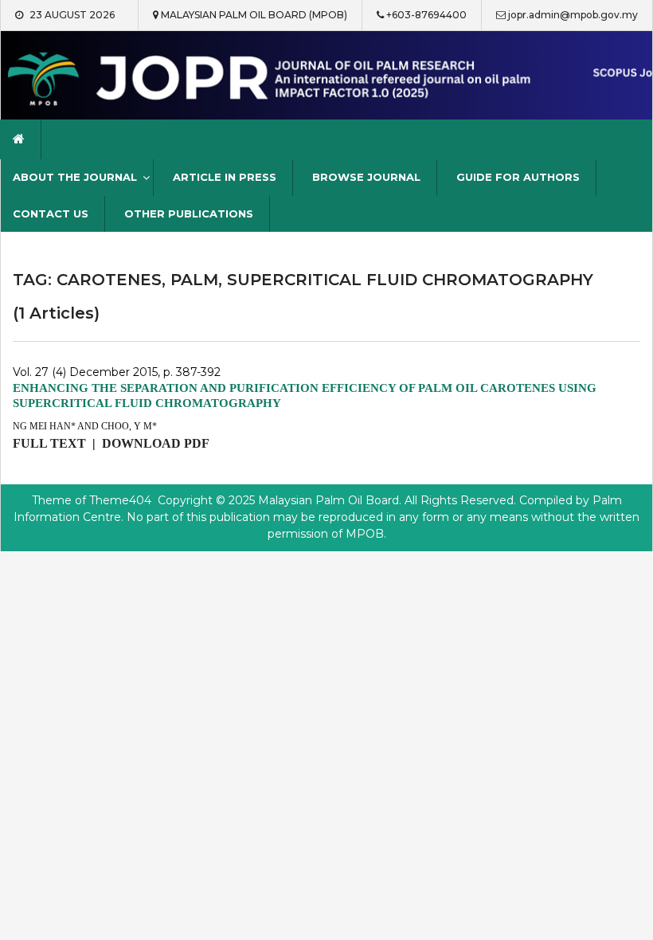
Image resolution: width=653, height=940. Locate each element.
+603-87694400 (426, 15)
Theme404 (120, 500)
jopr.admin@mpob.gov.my (573, 15)
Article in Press (224, 176)
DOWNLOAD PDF (155, 443)
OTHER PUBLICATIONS (188, 213)
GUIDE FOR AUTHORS (518, 176)
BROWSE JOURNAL (366, 176)
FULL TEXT (49, 443)
